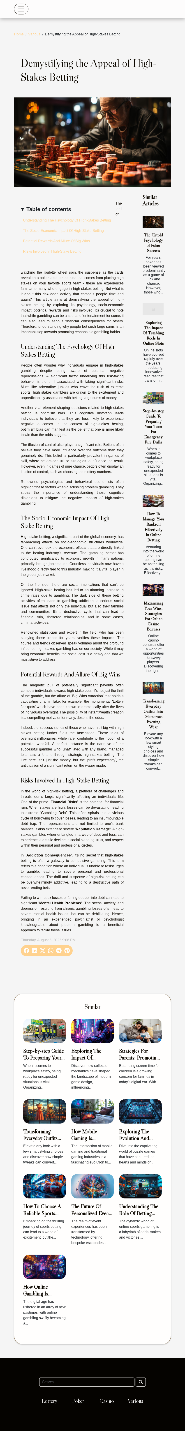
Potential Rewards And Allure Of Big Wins (56, 241)
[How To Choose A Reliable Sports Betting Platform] (44, 1186)
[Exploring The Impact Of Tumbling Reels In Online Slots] (153, 309)
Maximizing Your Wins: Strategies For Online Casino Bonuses (153, 616)
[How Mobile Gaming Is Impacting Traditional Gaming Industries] (92, 1111)
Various (34, 34)
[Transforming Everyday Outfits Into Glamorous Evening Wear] (153, 688)
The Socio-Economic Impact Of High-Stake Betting (63, 231)
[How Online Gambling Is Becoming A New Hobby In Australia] (44, 1266)
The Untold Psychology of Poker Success (153, 242)
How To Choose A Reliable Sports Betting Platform (42, 1213)
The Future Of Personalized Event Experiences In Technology (90, 1216)
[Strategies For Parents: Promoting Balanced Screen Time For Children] (140, 1030)
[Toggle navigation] (21, 9)
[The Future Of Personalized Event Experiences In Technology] (92, 1186)
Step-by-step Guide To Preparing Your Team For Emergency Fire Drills (153, 426)
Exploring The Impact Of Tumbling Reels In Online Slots (153, 333)
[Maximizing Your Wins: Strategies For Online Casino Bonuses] (153, 590)
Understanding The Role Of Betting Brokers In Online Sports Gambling (138, 1216)
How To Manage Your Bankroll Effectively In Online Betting (153, 526)
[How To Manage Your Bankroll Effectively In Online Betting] (153, 501)
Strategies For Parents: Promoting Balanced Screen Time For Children (139, 1061)
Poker (78, 1401)
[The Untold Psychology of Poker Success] (153, 222)
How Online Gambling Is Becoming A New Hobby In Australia (43, 1297)
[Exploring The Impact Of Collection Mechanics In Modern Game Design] (92, 1030)
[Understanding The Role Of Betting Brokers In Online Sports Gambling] (140, 1186)
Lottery (49, 1401)
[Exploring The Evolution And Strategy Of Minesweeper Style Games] (140, 1111)
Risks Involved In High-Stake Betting (52, 251)
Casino (107, 1401)
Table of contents (48, 209)
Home (19, 34)
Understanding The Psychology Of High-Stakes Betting (67, 220)
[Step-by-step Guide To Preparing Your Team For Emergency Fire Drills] (153, 398)
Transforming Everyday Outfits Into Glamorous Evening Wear (153, 713)
